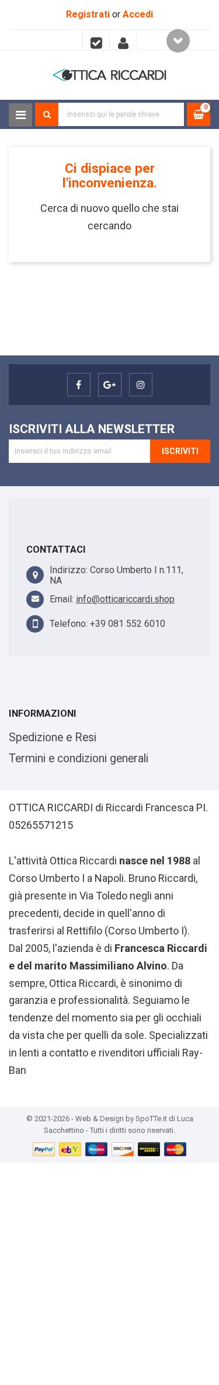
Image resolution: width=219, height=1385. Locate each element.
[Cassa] (96, 40)
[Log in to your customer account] (123, 40)
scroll (178, 41)
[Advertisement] (109, 1272)
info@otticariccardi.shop (125, 599)
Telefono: (69, 623)
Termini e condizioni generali (78, 758)
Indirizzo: (69, 569)
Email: (62, 599)
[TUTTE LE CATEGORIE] (20, 115)
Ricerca (46, 114)
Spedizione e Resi (52, 737)
